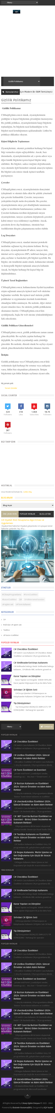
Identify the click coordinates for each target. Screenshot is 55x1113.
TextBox (6, 630)
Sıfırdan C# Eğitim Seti (25, 689)
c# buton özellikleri (11, 635)
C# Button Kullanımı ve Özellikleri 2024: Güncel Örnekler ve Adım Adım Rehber (32, 786)
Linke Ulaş (28, 492)
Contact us (48, 727)
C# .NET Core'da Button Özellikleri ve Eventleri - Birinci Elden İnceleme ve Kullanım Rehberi (33, 819)
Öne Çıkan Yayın (10, 514)
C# (20, 599)
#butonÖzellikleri (9, 599)
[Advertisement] (27, 45)
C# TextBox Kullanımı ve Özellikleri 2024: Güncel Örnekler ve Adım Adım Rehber (32, 837)
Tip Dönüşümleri (22, 703)
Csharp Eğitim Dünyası (30, 1103)
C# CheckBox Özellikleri (26, 649)
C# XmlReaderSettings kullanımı (31, 662)
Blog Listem (45, 514)
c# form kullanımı (23, 604)
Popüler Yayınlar (27, 514)
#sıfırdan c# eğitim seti (12, 625)
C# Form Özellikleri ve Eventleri (30, 770)
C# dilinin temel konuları (34, 599)
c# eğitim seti (7, 604)
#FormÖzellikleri (31, 594)
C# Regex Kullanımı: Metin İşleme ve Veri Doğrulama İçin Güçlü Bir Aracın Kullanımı (33, 855)
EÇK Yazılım (48, 1107)
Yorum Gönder (11, 388)
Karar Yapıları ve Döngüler (27, 676)
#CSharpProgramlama (11, 594)
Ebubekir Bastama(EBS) (22, 1107)
